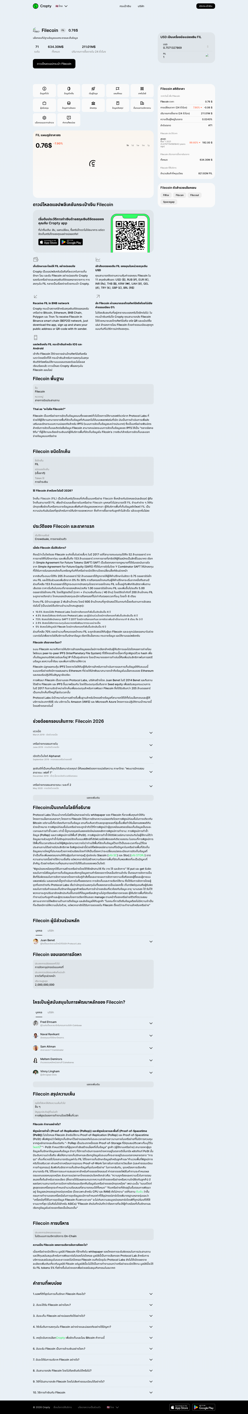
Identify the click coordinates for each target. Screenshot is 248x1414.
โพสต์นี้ (36, 1147)
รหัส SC (112, 855)
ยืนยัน (139, 1191)
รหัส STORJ (138, 855)
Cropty (60, 1337)
